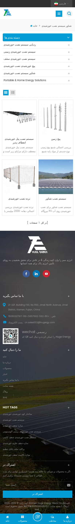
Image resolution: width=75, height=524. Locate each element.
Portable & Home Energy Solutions (25, 80)
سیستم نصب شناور (56, 199)
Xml (5, 397)
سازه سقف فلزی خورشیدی (15, 443)
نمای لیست (12, 92)
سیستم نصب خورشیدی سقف (19, 59)
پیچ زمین (55, 139)
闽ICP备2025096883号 (36, 506)
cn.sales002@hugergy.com (40, 322)
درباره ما (7, 362)
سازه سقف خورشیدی (13, 426)
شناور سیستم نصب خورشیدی (57, 26)
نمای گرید (6, 92)
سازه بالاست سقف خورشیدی (16, 455)
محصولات (7, 368)
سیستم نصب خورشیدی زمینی (19, 52)
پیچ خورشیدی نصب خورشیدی (19, 66)
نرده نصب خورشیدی (19, 199)
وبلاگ (5, 392)
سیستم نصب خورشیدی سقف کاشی (19, 437)
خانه (35, 26)
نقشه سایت (8, 386)
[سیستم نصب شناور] (56, 177)
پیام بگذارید (37, 516)
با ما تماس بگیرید (11, 380)
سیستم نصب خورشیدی (13, 420)
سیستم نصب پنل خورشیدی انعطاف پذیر (19, 141)
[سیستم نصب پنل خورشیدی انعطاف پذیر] (19, 117)
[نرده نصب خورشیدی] (19, 177)
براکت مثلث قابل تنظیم (14, 449)
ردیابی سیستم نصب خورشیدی (20, 45)
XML (37, 509)
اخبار (5, 374)
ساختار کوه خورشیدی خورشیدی (17, 414)
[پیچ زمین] (56, 117)
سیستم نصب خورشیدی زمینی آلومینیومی (22, 431)
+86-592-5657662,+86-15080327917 (28, 316)
